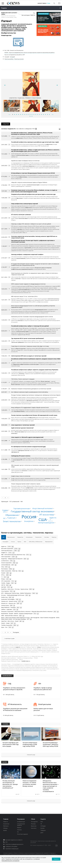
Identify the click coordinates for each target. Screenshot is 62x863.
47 (9, 566)
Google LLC (4, 552)
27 (20, 599)
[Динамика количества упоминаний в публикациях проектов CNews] (60, 129)
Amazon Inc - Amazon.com (8, 603)
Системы (46, 537)
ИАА (25, 541)
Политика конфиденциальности (14, 844)
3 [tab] (16, 114)
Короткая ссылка (10, 638)
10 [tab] (30, 114)
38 (8, 577)
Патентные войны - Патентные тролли (14, 59)
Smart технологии (12, 521)
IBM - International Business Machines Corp (13, 554)
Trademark (11, 518)
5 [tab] (20, 114)
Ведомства (20, 537)
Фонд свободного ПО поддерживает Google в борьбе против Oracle (30, 407)
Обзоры (5, 828)
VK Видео (43, 826)
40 (10, 573)
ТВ (17, 832)
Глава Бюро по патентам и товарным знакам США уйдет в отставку (30, 346)
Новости (5, 821)
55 (17, 562)
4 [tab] (18, 114)
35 (15, 583)
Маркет (19, 827)
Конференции (21, 821)
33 (33, 589)
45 (13, 569)
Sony (2, 567)
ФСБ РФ (49, 521)
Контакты (33, 828)
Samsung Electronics (7, 550)
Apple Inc (52, 518)
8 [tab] (26, 114)
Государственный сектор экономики (32, 511)
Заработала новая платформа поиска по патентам (25, 160)
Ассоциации (29, 537)
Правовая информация (11, 848)
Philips (3, 579)
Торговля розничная (21, 508)
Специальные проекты (21, 824)
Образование (12, 515)
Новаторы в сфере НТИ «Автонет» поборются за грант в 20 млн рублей (31, 224)
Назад (9, 114)
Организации (11, 537)
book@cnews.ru (26, 661)
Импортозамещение (46, 523)
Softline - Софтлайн (6, 609)
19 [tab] (47, 114)
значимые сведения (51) (8, 128)
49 (15, 564)
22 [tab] (32, 116)
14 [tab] (37, 114)
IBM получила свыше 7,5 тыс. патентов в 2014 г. (24, 296)
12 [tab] (33, 114)
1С (2, 577)
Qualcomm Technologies (8, 599)
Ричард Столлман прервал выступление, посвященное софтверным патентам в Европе (35, 395)
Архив (5, 830)
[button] (54, 3)
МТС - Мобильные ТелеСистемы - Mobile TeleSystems (16, 593)
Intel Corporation (5, 556)
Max (42, 821)
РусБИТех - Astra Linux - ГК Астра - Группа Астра (14, 589)
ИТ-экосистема (46, 514)
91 (30, 554)
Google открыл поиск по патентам (20, 476)
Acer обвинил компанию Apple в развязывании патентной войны (29, 392)
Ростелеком (4, 569)
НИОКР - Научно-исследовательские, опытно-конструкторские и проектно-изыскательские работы (29, 52)
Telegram (43, 830)
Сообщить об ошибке (11, 846)
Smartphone (28, 521)
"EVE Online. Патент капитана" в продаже (22, 379)
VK (41, 824)
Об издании (34, 821)
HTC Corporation (5, 581)
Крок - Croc (4, 627)
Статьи (13, 541)
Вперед (52, 114)
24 (17, 609)
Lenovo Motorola (5, 565)
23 (37, 613)
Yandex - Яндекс (5, 583)
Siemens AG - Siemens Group (9, 601)
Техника (19, 829)
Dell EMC (3, 587)
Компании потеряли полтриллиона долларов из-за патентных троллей (31, 388)
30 (14, 591)
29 (13, 597)
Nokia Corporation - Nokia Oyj (9, 571)
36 (10, 579)
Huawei (3, 573)
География (5, 541)
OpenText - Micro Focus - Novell (9, 621)
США (43, 519)
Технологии (38, 537)
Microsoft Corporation (7, 548)
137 (19, 550)
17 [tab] (43, 114)
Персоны (54, 537)
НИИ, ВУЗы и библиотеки (35, 541)
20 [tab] (49, 114)
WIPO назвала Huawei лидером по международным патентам (28, 284)
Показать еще (31, 754)
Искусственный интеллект (42, 508)
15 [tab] (39, 114)
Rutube (42, 828)
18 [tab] (45, 114)
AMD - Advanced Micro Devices (9, 615)
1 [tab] (12, 114)
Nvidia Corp (4, 597)
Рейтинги (5, 826)
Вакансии (33, 826)
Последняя (16, 632)
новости (18, 647)
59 (27, 558)
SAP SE (3, 585)
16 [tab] (41, 114)
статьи (39, 647)
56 (14, 560)
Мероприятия (48, 541)
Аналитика (6, 824)
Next (57, 85)
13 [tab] (35, 114)
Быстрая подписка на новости (13, 840)
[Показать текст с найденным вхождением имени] (36, 129)
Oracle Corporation (6, 562)
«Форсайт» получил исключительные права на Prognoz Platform (29, 182)
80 (16, 556)
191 (19, 548)
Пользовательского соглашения (10, 860)
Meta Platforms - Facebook (8, 607)
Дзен (42, 832)
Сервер (5, 510)
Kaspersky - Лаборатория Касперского (12, 558)
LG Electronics (5, 560)
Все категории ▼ (28, 15)
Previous (5, 85)
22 (23, 615)
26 (22, 601)
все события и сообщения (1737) (26, 128)
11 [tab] (32, 114)
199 (12, 546)
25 (20, 603)
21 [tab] (30, 116)
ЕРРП (4, 512)
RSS (6, 842)
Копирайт (12, 57)
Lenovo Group (5, 605)
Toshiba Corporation (6, 625)
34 (10, 585)
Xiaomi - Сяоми (5, 623)
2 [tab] (14, 114)
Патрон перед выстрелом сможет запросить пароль (25, 484)
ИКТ (4, 537)
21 (14, 623)
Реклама (33, 824)
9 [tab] (28, 114)
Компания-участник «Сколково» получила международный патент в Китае (32, 316)
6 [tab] (22, 114)
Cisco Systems (5, 591)
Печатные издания (22, 834)
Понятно (56, 859)
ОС (4, 518)
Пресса (19, 541)
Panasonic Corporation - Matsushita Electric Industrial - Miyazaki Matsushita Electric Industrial (26, 611)
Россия (29, 517)
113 (13, 552)
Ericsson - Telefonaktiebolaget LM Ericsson (12, 595)
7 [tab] (24, 114)
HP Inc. (3, 575)
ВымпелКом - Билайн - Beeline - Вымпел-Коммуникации (17, 613)
